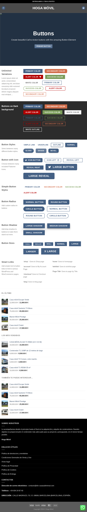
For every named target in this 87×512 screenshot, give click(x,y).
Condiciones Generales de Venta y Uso (16, 457)
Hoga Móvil (43, 8)
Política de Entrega (9, 474)
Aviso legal (6, 462)
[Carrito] (83, 8)
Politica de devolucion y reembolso (15, 453)
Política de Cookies (9, 470)
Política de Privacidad (10, 466)
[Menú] (3, 8)
